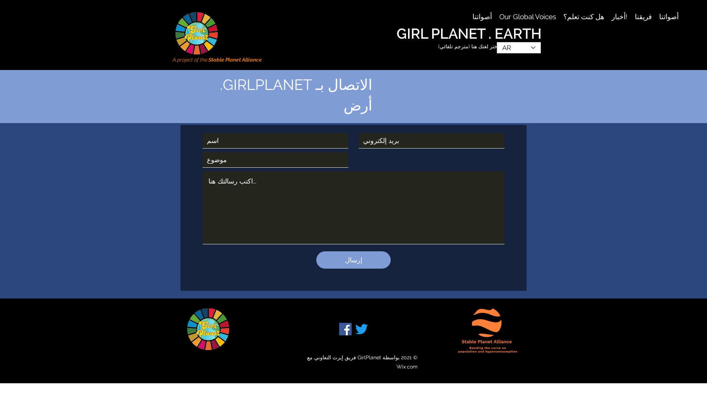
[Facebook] (345, 329)
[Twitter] (361, 329)
